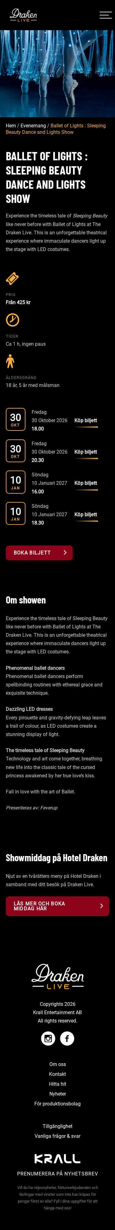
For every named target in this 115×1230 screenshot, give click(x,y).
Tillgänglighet (57, 1126)
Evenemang (33, 126)
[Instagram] (48, 1035)
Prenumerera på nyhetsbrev (57, 1174)
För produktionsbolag (57, 1104)
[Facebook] (66, 1035)
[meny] (106, 15)
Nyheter (57, 1094)
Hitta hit (57, 1084)
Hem (11, 126)
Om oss (57, 1064)
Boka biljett (32, 553)
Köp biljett (86, 420)
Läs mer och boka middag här (39, 906)
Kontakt (57, 1074)
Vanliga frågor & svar (57, 1136)
